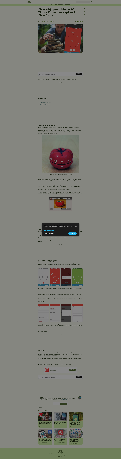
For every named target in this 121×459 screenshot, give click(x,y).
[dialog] (60, 229)
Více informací (52, 228)
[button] (60, 230)
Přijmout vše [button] (72, 233)
